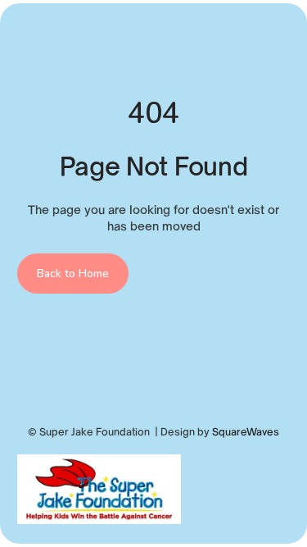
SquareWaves (245, 432)
